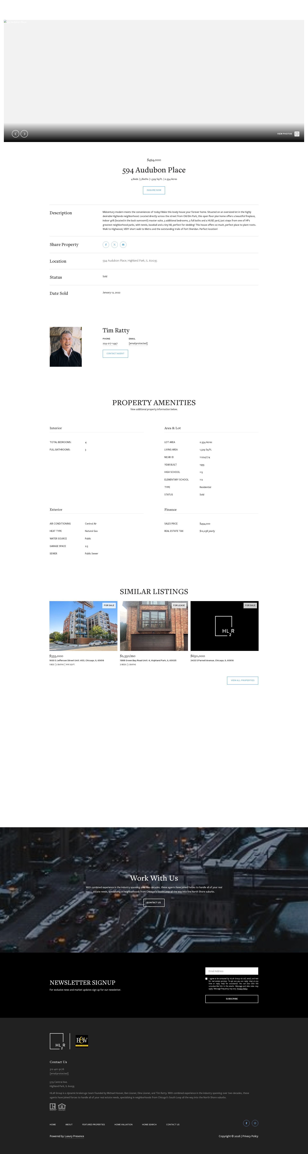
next (24, 134)
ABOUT (69, 1124)
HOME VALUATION (124, 1124)
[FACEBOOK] (246, 1123)
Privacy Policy (242, 988)
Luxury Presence (74, 1136)
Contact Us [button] (154, 902)
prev (15, 134)
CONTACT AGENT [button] (115, 353)
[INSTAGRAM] (255, 1123)
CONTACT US (173, 1124)
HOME (53, 1124)
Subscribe (232, 999)
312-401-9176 (57, 1069)
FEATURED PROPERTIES (93, 1124)
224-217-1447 (110, 343)
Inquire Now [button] (154, 190)
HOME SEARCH (149, 1124)
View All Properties (242, 680)
